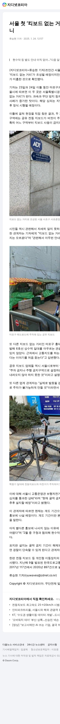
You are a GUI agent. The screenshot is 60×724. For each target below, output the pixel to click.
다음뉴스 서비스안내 (13, 644)
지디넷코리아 (17, 4)
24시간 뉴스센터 (36, 644)
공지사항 (52, 644)
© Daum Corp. (10, 660)
